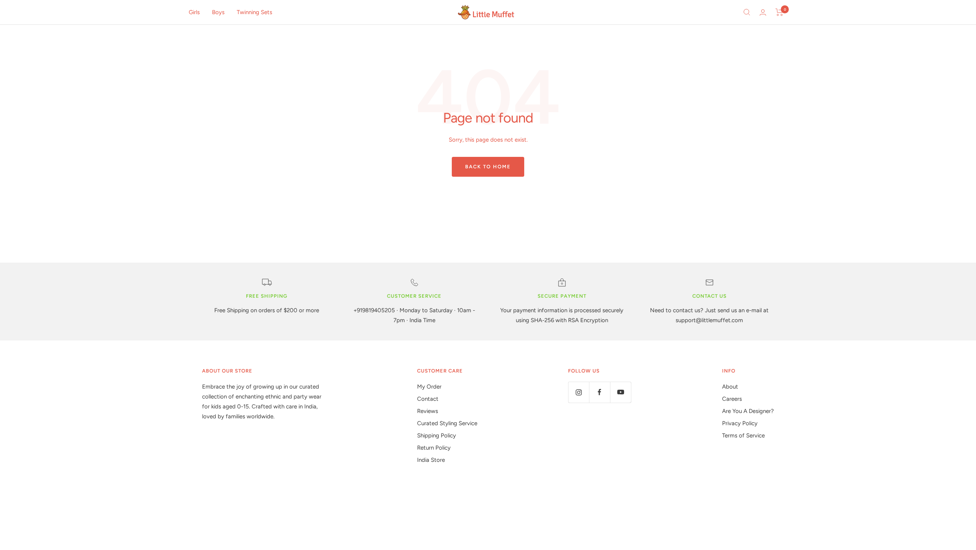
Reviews (427, 411)
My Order (429, 386)
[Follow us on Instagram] (578, 392)
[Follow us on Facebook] (599, 392)
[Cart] (779, 12)
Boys (218, 12)
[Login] (762, 12)
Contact (427, 398)
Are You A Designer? (748, 411)
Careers (732, 398)
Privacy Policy (740, 423)
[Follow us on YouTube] (620, 392)
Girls (194, 12)
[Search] (746, 12)
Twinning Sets (254, 12)
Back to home (488, 166)
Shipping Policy (436, 435)
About (730, 386)
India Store (431, 459)
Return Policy (434, 447)
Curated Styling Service (447, 423)
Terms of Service (743, 435)
